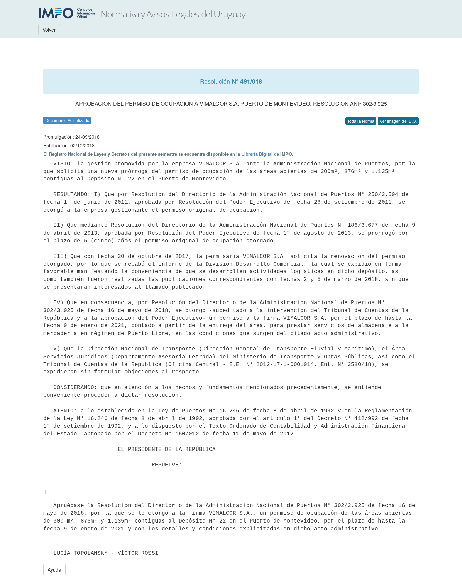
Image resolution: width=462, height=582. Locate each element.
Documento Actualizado (67, 120)
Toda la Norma (360, 121)
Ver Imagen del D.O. (398, 121)
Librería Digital (257, 154)
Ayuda (54, 569)
